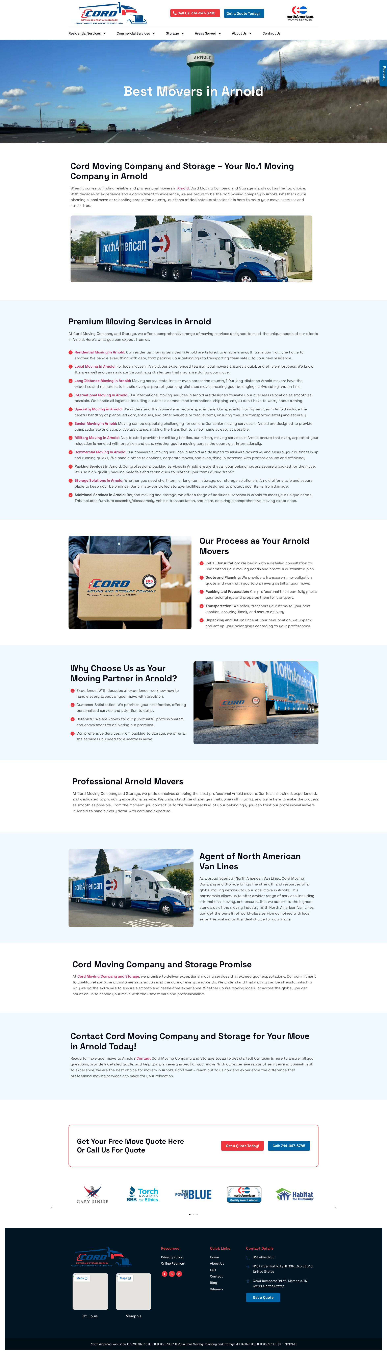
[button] (189, 1214)
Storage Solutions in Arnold (98, 480)
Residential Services (85, 33)
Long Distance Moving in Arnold (102, 380)
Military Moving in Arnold (97, 437)
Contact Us (272, 33)
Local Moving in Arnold (94, 366)
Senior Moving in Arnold (95, 423)
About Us (239, 33)
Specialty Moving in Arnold (98, 409)
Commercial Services (133, 33)
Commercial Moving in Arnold (100, 452)
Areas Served (205, 33)
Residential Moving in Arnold (99, 352)
